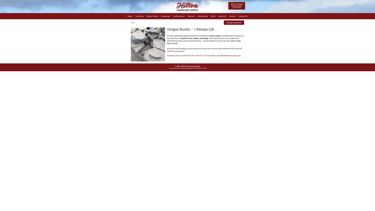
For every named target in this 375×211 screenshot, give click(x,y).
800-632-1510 (201, 56)
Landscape (165, 16)
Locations (139, 16)
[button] (236, 6)
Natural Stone (152, 16)
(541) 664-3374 (189, 56)
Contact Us (243, 16)
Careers (232, 16)
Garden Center (179, 16)
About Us (222, 16)
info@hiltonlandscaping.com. (229, 56)
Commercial (203, 16)
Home (129, 16)
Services (191, 16)
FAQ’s (213, 16)
